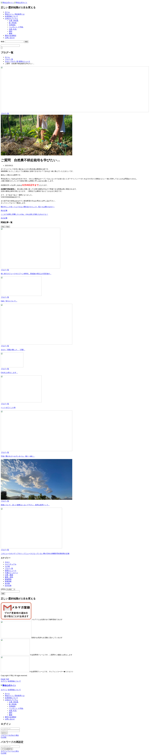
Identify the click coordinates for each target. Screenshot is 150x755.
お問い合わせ (10, 38)
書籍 (10, 33)
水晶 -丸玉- (13, 29)
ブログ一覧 (5, 113)
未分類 (7, 583)
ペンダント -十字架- (16, 27)
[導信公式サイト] (14, 2)
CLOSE (3, 737)
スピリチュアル (10, 564)
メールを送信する (7, 749)
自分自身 (8, 585)
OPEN (3, 589)
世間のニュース (10, 570)
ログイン (4, 733)
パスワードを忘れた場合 (10, 735)
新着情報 (8, 581)
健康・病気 (9, 577)
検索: (2, 41)
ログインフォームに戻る (10, 751)
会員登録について (11, 16)
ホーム (7, 12)
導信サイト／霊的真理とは (14, 14)
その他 (7, 566)
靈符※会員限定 (10, 35)
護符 (10, 31)
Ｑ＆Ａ (7, 562)
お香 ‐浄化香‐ (14, 20)
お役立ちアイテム (11, 18)
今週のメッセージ (11, 573)
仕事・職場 (9, 575)
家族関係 (8, 579)
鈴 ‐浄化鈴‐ (13, 23)
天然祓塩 (12, 25)
